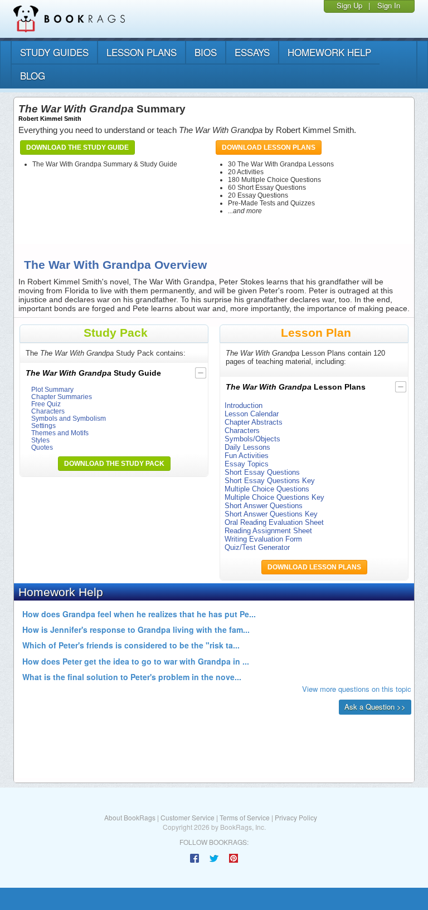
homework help (329, 52)
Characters (48, 411)
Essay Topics (247, 464)
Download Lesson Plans (268, 147)
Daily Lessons (247, 447)
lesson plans (141, 52)
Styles (40, 440)
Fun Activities (247, 455)
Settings (43, 425)
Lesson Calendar (252, 414)
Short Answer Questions (264, 505)
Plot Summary (52, 389)
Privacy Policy (296, 817)
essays (252, 52)
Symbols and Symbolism (68, 418)
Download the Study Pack (114, 464)
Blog (32, 75)
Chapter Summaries (61, 396)
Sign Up (349, 5)
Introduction (243, 405)
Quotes (42, 447)
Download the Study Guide (77, 147)
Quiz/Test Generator (257, 547)
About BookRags (129, 817)
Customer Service (187, 817)
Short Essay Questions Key (270, 480)
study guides (54, 52)
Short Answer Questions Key (271, 514)
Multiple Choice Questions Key (274, 497)
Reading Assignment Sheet (268, 531)
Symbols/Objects (252, 439)
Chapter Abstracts (254, 422)
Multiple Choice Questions (267, 489)
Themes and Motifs (60, 432)
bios (205, 52)
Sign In (388, 5)
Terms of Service (245, 817)
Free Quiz (46, 403)
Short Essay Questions (262, 472)
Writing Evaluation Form (263, 539)
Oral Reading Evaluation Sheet (274, 522)
